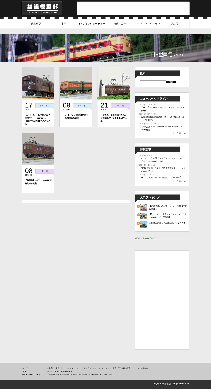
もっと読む (177, 133)
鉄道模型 (36, 23)
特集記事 (144, 368)
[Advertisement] (133, 8)
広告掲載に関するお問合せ (58, 374)
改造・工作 (120, 23)
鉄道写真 (176, 23)
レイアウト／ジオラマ (147, 23)
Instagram (67, 371)
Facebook (58, 371)
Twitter (49, 371)
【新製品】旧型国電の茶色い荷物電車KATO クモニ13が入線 (114, 118)
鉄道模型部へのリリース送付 (101, 374)
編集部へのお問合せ (78, 374)
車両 (63, 23)
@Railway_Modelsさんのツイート (147, 238)
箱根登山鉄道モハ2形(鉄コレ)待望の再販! (167, 223)
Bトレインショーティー (91, 23)
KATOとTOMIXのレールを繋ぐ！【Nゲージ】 (161, 177)
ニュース (135, 368)
